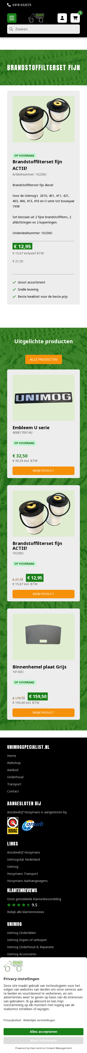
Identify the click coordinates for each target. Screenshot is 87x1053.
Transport (14, 784)
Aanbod (12, 770)
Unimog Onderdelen (21, 933)
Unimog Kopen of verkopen (27, 940)
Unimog (12, 866)
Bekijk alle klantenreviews (25, 912)
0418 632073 (21, 5)
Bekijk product (43, 471)
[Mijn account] (62, 18)
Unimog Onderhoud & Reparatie (30, 947)
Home (11, 756)
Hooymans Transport (22, 874)
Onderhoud (15, 777)
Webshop (14, 763)
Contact (13, 791)
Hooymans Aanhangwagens (27, 881)
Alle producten (43, 359)
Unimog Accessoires (21, 954)
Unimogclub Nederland (23, 859)
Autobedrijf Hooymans (23, 852)
